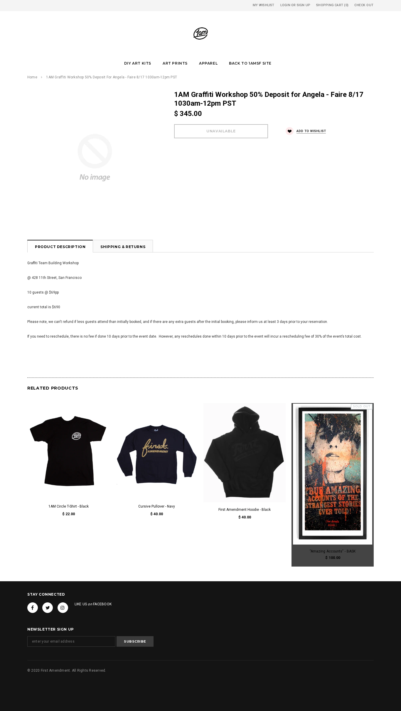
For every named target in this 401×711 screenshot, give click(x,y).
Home (32, 77)
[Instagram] (63, 607)
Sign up (304, 5)
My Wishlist (263, 5)
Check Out (364, 5)
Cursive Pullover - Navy (156, 506)
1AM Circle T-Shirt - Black (68, 506)
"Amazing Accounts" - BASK (332, 551)
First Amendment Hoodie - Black (244, 510)
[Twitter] (47, 607)
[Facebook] (32, 607)
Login (285, 5)
